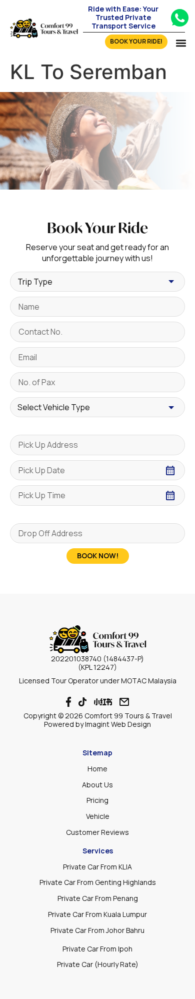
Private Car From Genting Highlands (98, 882)
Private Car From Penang (98, 898)
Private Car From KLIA (97, 866)
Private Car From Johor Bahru (97, 930)
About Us (97, 784)
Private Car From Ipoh (97, 948)
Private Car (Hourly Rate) (97, 964)
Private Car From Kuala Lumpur (97, 914)
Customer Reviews (97, 832)
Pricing (97, 800)
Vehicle (98, 816)
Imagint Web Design (118, 724)
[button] (180, 43)
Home (98, 768)
